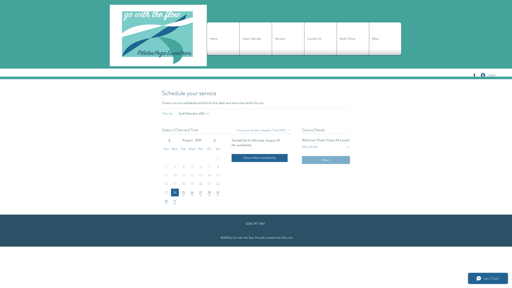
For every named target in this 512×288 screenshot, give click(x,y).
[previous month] (169, 140)
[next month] (214, 140)
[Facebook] (474, 75)
